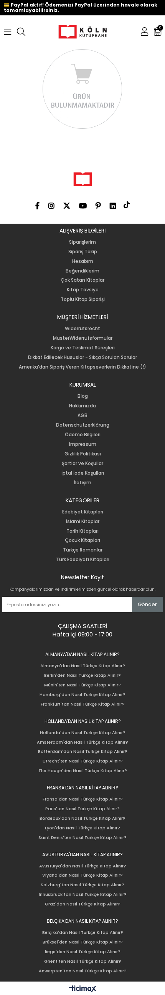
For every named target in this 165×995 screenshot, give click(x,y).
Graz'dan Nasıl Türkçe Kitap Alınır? (82, 904)
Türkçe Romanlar (82, 550)
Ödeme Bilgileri (83, 434)
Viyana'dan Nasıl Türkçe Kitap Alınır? (82, 875)
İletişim (82, 482)
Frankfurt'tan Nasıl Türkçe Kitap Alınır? (83, 704)
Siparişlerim (82, 242)
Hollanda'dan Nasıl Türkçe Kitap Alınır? (82, 732)
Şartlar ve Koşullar (82, 463)
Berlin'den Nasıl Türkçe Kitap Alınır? (82, 675)
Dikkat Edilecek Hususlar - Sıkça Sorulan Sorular (82, 357)
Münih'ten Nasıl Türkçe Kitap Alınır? (82, 685)
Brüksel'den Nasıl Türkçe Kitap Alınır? (83, 942)
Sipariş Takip (82, 251)
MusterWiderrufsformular (82, 338)
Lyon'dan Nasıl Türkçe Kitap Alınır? (82, 828)
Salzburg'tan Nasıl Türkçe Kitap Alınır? (82, 884)
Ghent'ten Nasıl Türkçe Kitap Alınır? (82, 961)
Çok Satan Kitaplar (82, 280)
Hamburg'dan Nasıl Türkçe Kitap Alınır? (82, 694)
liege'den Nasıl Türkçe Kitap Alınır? (82, 951)
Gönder (147, 604)
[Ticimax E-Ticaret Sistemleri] (82, 989)
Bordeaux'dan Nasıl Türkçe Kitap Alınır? (82, 818)
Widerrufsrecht (82, 328)
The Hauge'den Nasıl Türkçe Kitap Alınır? (82, 770)
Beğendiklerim (82, 271)
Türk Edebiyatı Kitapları (82, 559)
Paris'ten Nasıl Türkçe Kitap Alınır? (82, 808)
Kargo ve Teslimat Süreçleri (83, 347)
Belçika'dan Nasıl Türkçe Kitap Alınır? (82, 932)
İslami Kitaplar (82, 521)
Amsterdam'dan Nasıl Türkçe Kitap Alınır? (82, 742)
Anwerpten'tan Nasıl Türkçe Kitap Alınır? (83, 970)
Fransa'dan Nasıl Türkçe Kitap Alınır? (83, 799)
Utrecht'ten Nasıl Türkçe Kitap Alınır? (83, 761)
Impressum (82, 444)
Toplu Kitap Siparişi (83, 299)
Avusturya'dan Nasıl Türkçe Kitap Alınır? (82, 866)
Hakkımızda (82, 406)
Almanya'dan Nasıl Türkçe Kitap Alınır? (82, 665)
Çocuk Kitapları (82, 540)
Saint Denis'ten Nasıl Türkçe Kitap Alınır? (82, 837)
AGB (82, 415)
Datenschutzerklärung (82, 425)
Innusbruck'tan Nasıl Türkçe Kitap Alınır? (83, 894)
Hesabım (82, 261)
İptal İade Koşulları (82, 473)
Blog (83, 396)
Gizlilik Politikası (82, 454)
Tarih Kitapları (82, 531)
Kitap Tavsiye (83, 289)
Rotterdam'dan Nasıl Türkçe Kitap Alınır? (82, 751)
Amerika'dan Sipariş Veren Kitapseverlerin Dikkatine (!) (82, 367)
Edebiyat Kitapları (82, 512)
